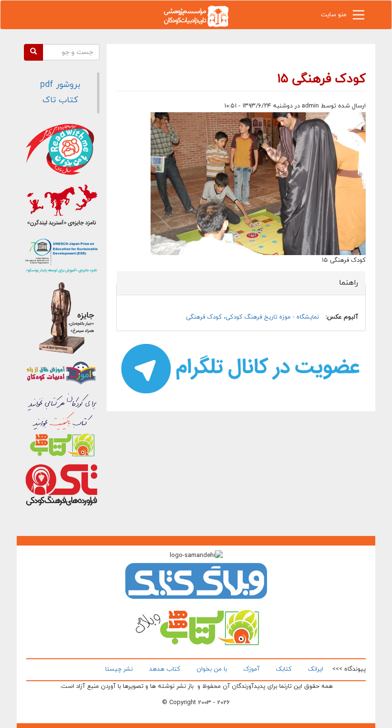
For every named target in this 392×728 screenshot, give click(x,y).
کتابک (284, 669)
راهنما (343, 283)
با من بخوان (211, 669)
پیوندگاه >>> (349, 669)
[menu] (358, 17)
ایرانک (315, 669)
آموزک (251, 669)
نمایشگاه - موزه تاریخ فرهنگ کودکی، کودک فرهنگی (252, 317)
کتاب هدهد (164, 669)
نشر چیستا (119, 669)
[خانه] (196, 15)
